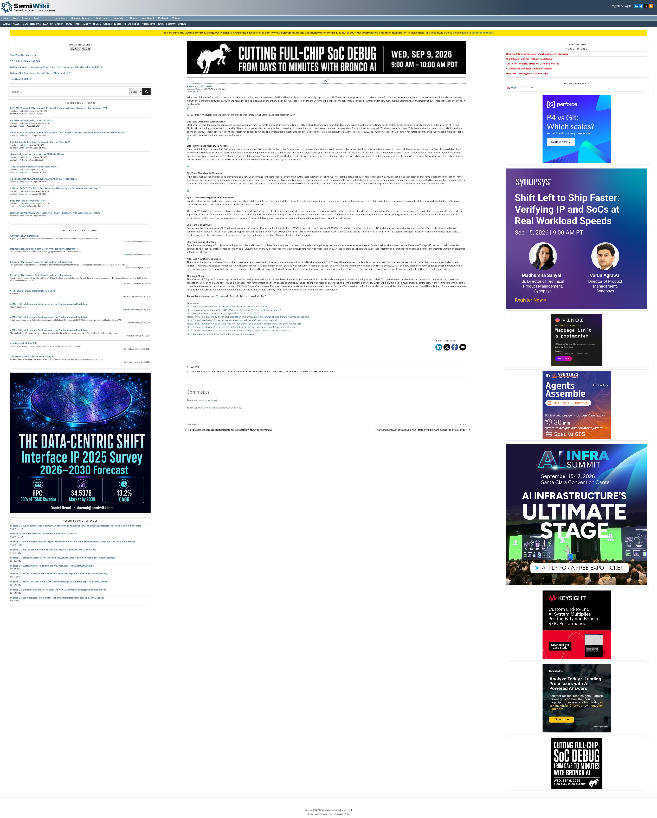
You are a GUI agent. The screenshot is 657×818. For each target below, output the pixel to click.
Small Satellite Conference (23, 55)
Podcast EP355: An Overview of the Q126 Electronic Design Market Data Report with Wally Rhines (58, 581)
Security (118, 18)
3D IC (161, 23)
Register (616, 6)
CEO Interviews (32, 23)
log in (212, 407)
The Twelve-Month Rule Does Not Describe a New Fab (532, 63)
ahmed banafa (201, 371)
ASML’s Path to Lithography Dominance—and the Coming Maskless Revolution (48, 304)
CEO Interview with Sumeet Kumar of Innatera (529, 68)
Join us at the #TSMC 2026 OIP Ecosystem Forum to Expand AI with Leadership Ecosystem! (55, 213)
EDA (36, 18)
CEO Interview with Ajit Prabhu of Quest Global (529, 59)
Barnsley (22, 206)
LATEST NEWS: (12, 23)
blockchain (254, 371)
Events (182, 23)
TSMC (69, 23)
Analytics (101, 18)
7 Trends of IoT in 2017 (199, 86)
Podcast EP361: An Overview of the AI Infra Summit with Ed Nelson (43, 533)
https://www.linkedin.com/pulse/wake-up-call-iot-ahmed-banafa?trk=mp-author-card (232, 320)
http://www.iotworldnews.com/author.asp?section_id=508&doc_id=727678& (228, 306)
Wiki (15, 18)
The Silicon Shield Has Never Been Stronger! (32, 356)
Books (134, 18)
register (201, 407)
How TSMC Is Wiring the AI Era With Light (527, 73)
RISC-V (97, 23)
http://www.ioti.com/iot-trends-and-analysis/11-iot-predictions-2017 (223, 313)
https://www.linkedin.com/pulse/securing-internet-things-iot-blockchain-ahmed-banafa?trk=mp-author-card (244, 323)
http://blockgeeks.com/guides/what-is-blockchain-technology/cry (221, 334)
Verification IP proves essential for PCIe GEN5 (33, 291)
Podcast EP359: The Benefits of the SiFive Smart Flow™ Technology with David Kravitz (53, 549)
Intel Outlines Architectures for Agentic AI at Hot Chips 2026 (40, 142)
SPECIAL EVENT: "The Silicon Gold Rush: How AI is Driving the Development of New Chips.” (55, 188)
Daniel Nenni (27, 123)
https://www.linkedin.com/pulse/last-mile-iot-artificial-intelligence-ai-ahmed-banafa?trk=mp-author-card (242, 327)
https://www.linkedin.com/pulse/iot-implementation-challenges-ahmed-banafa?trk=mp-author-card (239, 330)
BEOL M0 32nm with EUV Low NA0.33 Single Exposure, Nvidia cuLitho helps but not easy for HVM (58, 108)
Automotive (148, 23)
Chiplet (59, 23)
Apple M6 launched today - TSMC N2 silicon (31, 120)
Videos (176, 18)
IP (47, 18)
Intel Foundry (83, 23)
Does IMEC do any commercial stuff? (28, 200)
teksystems (327, 371)
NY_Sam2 (23, 114)
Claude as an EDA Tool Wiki (23, 343)
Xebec (21, 126)
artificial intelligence (228, 371)
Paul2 (24, 169)
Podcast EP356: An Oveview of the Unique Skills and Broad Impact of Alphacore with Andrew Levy (58, 573)
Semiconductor (80, 18)
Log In (627, 6)
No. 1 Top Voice (219, 296)
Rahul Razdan (128, 310)
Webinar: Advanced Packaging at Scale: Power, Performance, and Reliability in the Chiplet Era (56, 67)
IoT (201, 91)
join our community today (477, 32)
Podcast (163, 18)
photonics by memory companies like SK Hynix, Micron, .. (38, 154)
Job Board (148, 18)
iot (315, 371)
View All (86, 49)
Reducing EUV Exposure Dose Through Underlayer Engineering (41, 262)
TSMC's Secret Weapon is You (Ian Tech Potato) (33, 166)
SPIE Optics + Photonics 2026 (25, 61)
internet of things (299, 371)
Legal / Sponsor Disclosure (320, 814)
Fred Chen (26, 111)
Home (5, 18)
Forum (26, 18)
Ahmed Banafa (195, 89)
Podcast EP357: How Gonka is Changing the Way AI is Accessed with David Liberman (52, 565)
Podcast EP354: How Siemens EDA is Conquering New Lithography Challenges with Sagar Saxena (58, 589)
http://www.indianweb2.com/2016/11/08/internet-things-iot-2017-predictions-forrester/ (234, 310)
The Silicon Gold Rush (20, 79)
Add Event (75, 49)
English (514, 87)
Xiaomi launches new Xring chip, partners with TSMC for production (43, 179)
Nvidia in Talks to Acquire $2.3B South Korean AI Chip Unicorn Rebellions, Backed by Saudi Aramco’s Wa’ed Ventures (67, 132)
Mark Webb (129, 254)
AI (125, 23)
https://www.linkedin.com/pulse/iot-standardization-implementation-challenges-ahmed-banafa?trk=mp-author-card (248, 316)
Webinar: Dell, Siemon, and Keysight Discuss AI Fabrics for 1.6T (41, 73)
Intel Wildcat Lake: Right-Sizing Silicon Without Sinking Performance (44, 249)
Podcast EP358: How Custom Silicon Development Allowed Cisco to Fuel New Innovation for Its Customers (62, 557)
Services (60, 18)
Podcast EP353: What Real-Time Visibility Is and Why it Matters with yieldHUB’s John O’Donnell (57, 597)
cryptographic (274, 371)
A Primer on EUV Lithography (24, 236)
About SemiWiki (341, 814)
